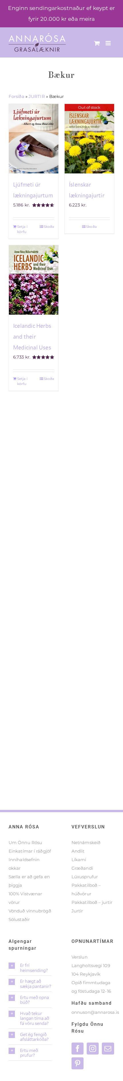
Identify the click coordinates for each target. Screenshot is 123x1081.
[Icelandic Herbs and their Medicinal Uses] (33, 280)
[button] (30, 967)
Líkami (79, 859)
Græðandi (82, 868)
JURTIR (37, 96)
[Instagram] (93, 1049)
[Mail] (108, 1049)
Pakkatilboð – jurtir (92, 902)
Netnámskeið (86, 842)
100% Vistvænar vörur (25, 898)
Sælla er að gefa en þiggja (29, 881)
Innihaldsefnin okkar (24, 864)
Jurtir (77, 911)
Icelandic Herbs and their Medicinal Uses (32, 336)
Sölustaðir (19, 919)
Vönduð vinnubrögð (30, 911)
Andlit (78, 851)
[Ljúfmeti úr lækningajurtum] (33, 138)
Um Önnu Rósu (25, 842)
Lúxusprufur (85, 876)
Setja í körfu (22, 229)
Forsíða (16, 96)
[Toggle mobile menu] (109, 43)
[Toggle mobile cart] (97, 43)
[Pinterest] (78, 1063)
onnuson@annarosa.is (95, 1012)
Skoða (49, 226)
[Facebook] (78, 1049)
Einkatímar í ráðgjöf (30, 851)
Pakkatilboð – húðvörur (86, 889)
